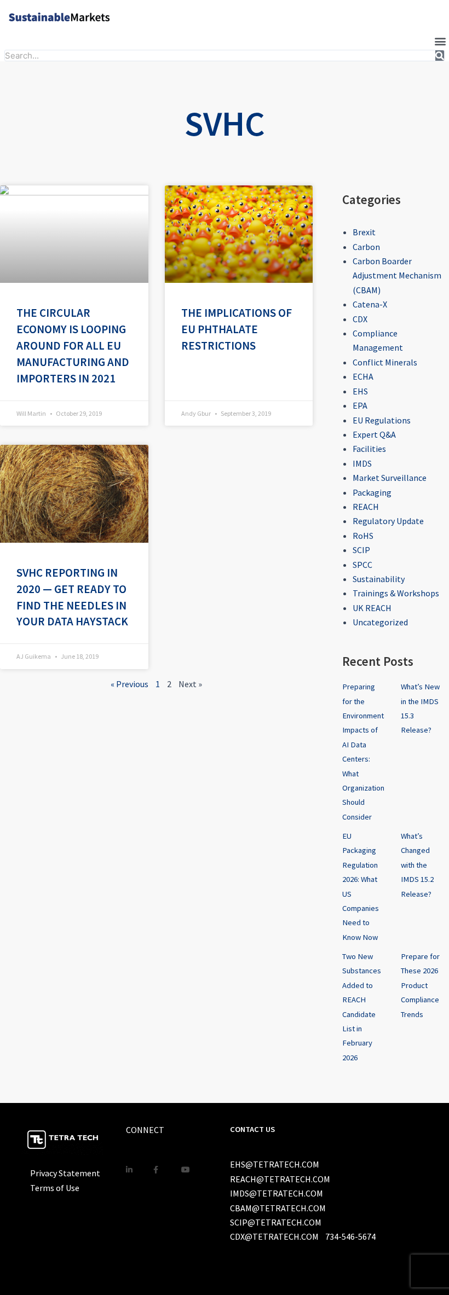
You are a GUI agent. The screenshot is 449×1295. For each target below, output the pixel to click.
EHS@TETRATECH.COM (274, 1164)
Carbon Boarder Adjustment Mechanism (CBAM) (397, 275)
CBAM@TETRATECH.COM (278, 1208)
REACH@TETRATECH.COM (280, 1179)
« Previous (129, 683)
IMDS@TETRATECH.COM (276, 1193)
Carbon (366, 246)
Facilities (369, 448)
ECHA (363, 376)
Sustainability (379, 578)
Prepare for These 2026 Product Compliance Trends (420, 985)
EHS (360, 391)
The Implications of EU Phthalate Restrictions (236, 329)
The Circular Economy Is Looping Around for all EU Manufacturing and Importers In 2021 (72, 345)
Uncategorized (380, 622)
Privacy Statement (65, 1173)
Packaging (372, 492)
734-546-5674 (350, 1236)
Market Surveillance (390, 477)
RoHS (363, 535)
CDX (360, 318)
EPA (360, 405)
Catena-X (370, 304)
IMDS (362, 463)
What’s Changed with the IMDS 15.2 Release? (417, 865)
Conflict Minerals (385, 362)
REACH (366, 506)
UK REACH (372, 607)
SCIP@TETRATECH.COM (275, 1222)
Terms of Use (54, 1187)
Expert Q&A (374, 434)
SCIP (361, 549)
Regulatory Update (388, 520)
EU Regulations (382, 420)
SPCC (362, 564)
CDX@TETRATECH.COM (274, 1236)
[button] (440, 41)
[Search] (439, 55)
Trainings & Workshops (396, 593)
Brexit (364, 232)
